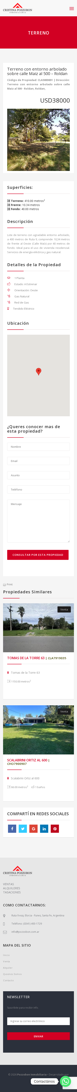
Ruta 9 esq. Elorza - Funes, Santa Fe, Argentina (37, 915)
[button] (38, 371)
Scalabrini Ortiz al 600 (28, 762)
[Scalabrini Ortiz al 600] (38, 729)
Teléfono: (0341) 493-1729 (26, 923)
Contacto (8, 980)
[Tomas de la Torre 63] (38, 627)
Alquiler (8, 967)
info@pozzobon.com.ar (25, 932)
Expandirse (38, 1082)
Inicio (6, 955)
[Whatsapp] (65, 1081)
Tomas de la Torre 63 (36, 658)
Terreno (38, 33)
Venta (64, 609)
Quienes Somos (12, 974)
